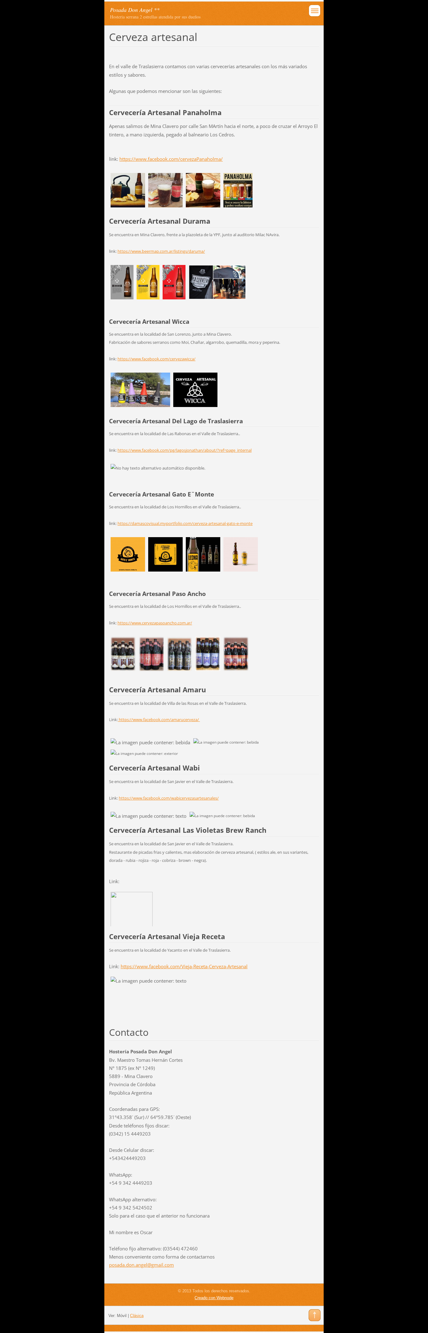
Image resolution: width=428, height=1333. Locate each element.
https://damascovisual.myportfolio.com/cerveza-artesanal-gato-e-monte (185, 523)
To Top (315, 1315)
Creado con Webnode (214, 1297)
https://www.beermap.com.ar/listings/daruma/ (161, 251)
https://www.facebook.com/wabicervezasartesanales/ (169, 798)
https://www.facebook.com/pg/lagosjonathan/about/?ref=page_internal (184, 450)
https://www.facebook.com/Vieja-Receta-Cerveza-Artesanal (184, 966)
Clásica (137, 1315)
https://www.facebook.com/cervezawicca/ (156, 359)
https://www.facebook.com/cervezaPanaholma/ (171, 159)
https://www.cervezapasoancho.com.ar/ (154, 623)
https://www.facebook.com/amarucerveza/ (159, 719)
